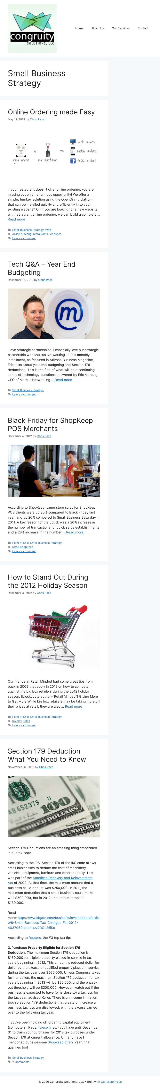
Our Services (121, 28)
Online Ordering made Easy (51, 112)
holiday (17, 721)
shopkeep (26, 546)
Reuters (35, 938)
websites (55, 234)
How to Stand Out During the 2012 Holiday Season (48, 581)
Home (79, 28)
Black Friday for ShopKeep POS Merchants (50, 424)
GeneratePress (111, 1082)
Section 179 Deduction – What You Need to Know (47, 755)
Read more (16, 219)
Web (48, 229)
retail (15, 546)
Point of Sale (20, 542)
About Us (97, 28)
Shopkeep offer (60, 1042)
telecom (44, 1027)
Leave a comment (24, 238)
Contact (143, 28)
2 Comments (20, 1062)
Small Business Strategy (28, 229)
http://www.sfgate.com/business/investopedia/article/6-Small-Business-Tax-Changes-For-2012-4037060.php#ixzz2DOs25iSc (53, 923)
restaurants (40, 234)
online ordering (22, 234)
